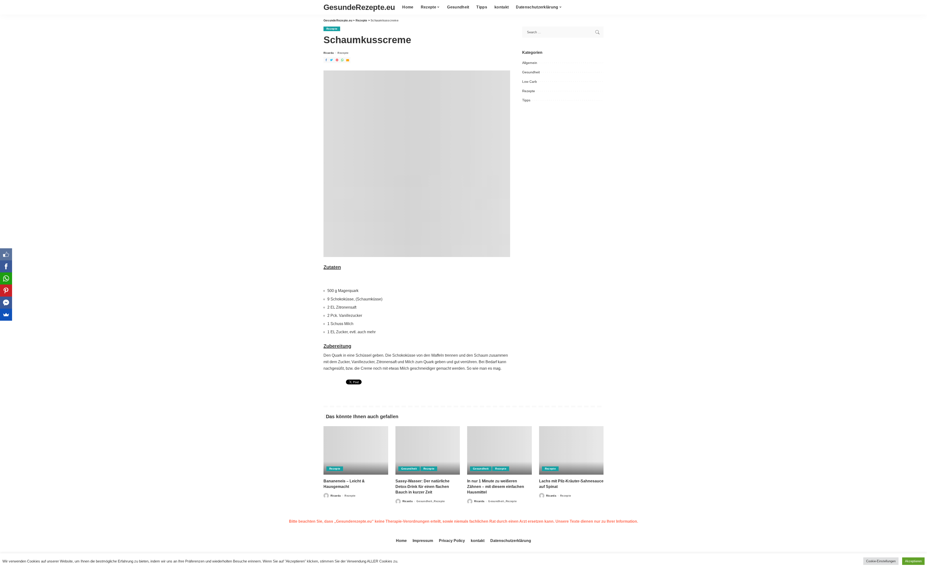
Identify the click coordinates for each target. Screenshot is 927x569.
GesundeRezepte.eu (359, 7)
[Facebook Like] (6, 254)
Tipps (526, 100)
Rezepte (331, 28)
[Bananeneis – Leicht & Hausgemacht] (355, 450)
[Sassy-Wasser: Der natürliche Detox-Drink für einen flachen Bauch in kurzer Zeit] (427, 450)
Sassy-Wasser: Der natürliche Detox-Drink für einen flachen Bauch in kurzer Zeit (422, 486)
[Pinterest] (6, 290)
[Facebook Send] (6, 303)
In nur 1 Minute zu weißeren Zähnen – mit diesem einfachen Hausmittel (495, 486)
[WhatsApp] (6, 278)
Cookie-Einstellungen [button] (881, 561)
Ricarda (328, 53)
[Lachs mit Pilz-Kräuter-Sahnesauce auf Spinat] (571, 450)
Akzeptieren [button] (913, 561)
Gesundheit (531, 72)
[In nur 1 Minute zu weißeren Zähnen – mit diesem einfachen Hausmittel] (499, 450)
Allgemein (529, 63)
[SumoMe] (6, 315)
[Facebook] (6, 266)
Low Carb (529, 81)
